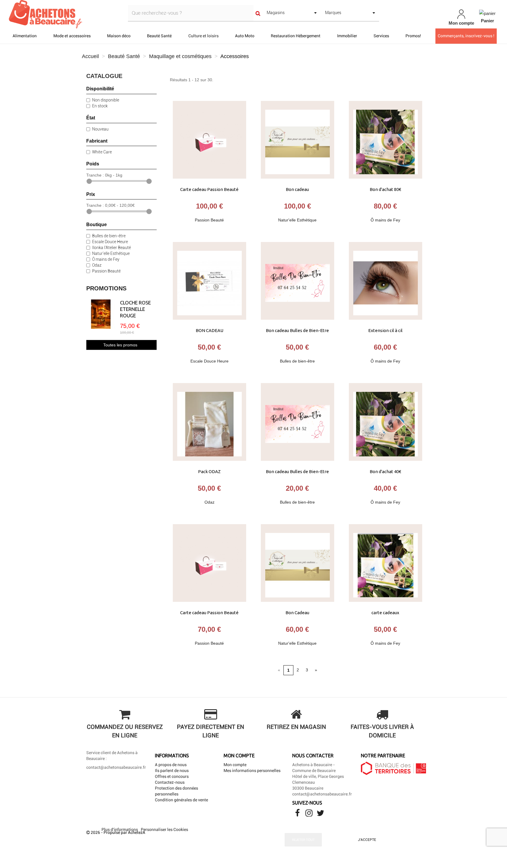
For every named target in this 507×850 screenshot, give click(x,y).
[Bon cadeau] (297, 140)
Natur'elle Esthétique (111, 253)
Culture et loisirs (203, 35)
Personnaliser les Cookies (164, 829)
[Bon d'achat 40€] (385, 422)
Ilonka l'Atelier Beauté (111, 247)
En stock (100, 106)
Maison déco (119, 35)
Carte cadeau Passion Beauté (209, 189)
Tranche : (95, 175)
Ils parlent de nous (172, 770)
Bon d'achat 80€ (385, 189)
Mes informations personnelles (252, 770)
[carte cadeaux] (385, 563)
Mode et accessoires (72, 35)
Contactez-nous (170, 782)
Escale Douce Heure (110, 241)
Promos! (413, 35)
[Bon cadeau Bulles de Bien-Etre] (297, 281)
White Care (102, 152)
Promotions (106, 288)
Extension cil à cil (385, 330)
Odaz (97, 265)
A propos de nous (171, 764)
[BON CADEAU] (209, 281)
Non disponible (105, 100)
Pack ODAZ (209, 471)
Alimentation (25, 35)
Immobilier (347, 35)
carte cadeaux (385, 612)
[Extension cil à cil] (385, 281)
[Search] (258, 13)
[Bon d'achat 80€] (385, 140)
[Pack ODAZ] (209, 422)
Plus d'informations (120, 829)
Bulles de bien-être (109, 235)
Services (381, 35)
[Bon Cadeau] (297, 563)
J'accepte (367, 840)
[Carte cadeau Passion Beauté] (209, 140)
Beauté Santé (159, 35)
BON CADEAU (209, 330)
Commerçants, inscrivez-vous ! (466, 35)
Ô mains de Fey (105, 259)
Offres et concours (172, 776)
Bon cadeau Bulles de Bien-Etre (297, 330)
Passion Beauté (106, 271)
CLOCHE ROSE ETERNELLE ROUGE (135, 309)
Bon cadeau (297, 189)
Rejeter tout (303, 840)
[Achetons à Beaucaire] (87, 14)
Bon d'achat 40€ (385, 471)
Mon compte (235, 764)
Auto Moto (244, 35)
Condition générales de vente (181, 799)
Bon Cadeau (297, 612)
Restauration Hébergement (295, 35)
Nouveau (100, 129)
